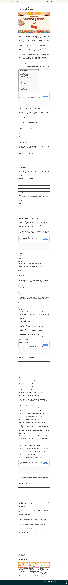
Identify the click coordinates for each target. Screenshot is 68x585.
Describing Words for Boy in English (26, 77)
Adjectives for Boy (23, 83)
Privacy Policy (53, 1)
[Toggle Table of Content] (38, 70)
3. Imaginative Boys (24, 75)
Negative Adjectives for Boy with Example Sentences (30, 85)
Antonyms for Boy (24, 89)
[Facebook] (19, 555)
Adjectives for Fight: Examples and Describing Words (44, 569)
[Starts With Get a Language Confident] (15, 2)
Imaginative (23, 81)
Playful (22, 82)
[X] (22, 555)
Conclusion (22, 90)
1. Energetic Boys (24, 73)
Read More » (25, 575)
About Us (44, 1)
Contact (48, 1)
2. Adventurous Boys (24, 74)
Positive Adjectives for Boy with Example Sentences (29, 84)
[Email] (24, 555)
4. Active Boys (23, 76)
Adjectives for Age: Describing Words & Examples (34, 569)
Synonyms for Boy (24, 88)
